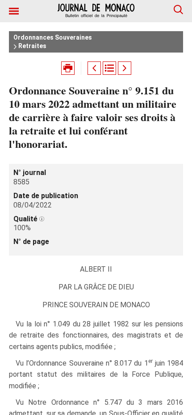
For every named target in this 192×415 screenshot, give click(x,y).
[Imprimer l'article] (68, 68)
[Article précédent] (94, 68)
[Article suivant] (124, 68)
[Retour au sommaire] (109, 68)
